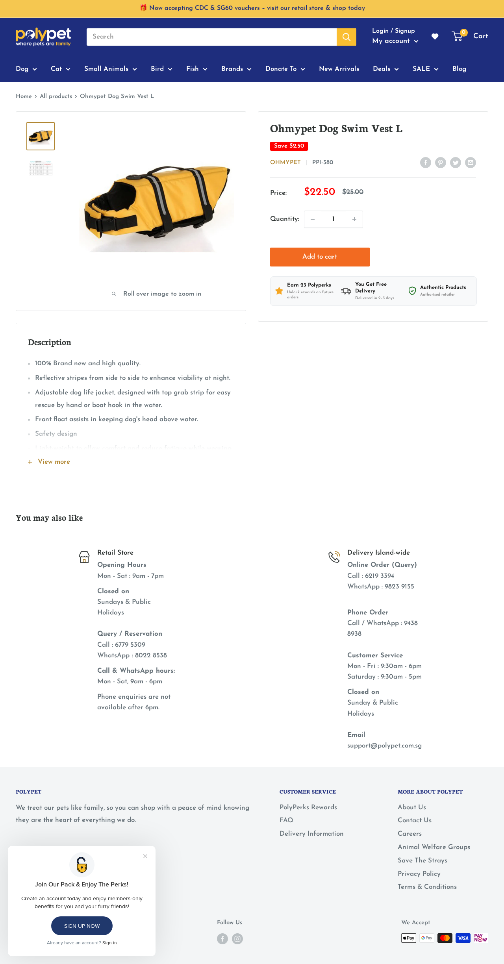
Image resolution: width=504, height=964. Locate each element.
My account (392, 41)
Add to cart (319, 256)
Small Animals (106, 68)
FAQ (286, 820)
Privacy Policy (419, 874)
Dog (22, 68)
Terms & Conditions (427, 887)
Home (24, 97)
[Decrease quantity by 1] (312, 219)
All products (56, 97)
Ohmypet (285, 163)
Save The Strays (422, 860)
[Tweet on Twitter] (455, 162)
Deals (381, 68)
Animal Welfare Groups (434, 847)
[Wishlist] (435, 37)
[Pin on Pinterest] (440, 162)
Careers (410, 834)
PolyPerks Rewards (308, 807)
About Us (412, 807)
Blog (459, 68)
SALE (421, 68)
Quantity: (284, 219)
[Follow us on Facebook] (222, 938)
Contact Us (415, 820)
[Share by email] (470, 162)
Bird (157, 68)
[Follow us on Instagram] (237, 938)
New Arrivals (339, 68)
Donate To (280, 68)
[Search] (346, 37)
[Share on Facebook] (425, 162)
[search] (212, 37)
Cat (56, 68)
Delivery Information (312, 834)
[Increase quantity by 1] (354, 219)
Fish (192, 68)
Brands (232, 68)
